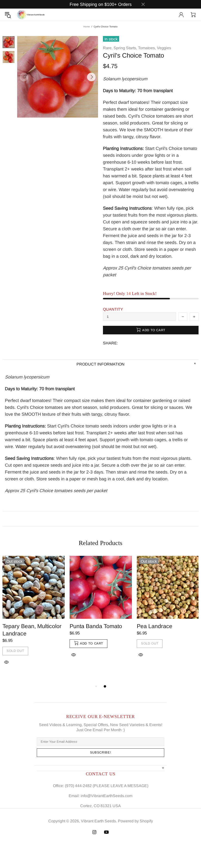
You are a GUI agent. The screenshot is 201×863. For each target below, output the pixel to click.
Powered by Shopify (135, 821)
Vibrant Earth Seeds (31, 15)
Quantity (113, 309)
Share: (110, 343)
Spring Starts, (125, 48)
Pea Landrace (154, 626)
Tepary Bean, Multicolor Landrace (32, 630)
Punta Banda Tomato (96, 626)
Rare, (108, 48)
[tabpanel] (33, 616)
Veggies (164, 48)
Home (86, 26)
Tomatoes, (147, 48)
